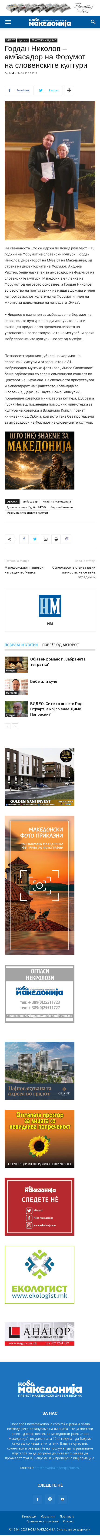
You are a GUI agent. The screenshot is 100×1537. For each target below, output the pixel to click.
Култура (23, 40)
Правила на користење (43, 1521)
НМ (11, 73)
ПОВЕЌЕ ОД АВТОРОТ (60, 645)
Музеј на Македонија (57, 501)
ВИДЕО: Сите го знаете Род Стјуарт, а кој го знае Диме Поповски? (56, 709)
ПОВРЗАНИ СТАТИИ (21, 645)
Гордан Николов (62, 507)
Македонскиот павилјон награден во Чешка (24, 569)
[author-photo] (50, 617)
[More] (69, 90)
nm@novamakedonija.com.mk (57, 1468)
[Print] (56, 539)
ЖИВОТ (10, 40)
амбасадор (30, 501)
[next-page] (15, 726)
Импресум (29, 1516)
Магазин (11, 692)
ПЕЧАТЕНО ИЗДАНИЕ (43, 40)
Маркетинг (48, 1516)
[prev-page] (7, 726)
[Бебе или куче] (16, 687)
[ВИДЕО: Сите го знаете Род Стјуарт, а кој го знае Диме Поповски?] (16, 709)
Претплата (67, 1516)
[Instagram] (50, 1499)
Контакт (68, 1521)
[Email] (45, 539)
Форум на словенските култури (27, 512)
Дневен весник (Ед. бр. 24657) (26, 507)
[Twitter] (34, 539)
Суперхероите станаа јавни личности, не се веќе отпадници (73, 572)
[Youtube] (62, 1499)
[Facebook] (24, 539)
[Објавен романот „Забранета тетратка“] (16, 665)
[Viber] (66, 539)
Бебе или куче (43, 681)
